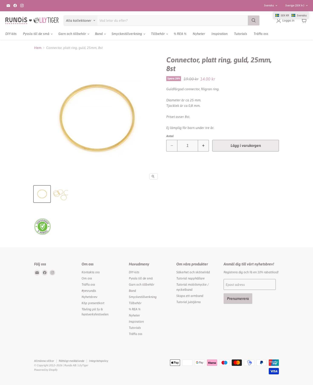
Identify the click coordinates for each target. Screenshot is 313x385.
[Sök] (253, 20)
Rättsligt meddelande (71, 360)
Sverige (294, 5)
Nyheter (199, 34)
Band (99, 34)
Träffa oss (261, 34)
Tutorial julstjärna (188, 302)
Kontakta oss (91, 272)
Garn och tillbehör (72, 34)
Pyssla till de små (36, 34)
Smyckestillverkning (127, 34)
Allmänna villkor (44, 360)
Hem (38, 48)
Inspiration (219, 34)
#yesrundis (89, 290)
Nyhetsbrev (89, 297)
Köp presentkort (93, 303)
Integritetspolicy (98, 360)
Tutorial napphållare (190, 278)
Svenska (269, 5)
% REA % (180, 34)
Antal (170, 136)
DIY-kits (11, 34)
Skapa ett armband (189, 296)
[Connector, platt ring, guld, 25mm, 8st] (42, 194)
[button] (291, 15)
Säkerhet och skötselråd (193, 272)
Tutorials (240, 34)
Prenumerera (238, 298)
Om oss (87, 278)
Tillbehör (158, 34)
